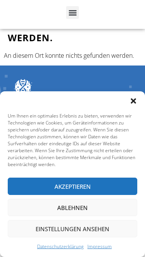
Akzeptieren (73, 186)
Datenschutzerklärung (60, 246)
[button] (133, 101)
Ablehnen (72, 208)
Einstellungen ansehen (72, 229)
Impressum (99, 246)
